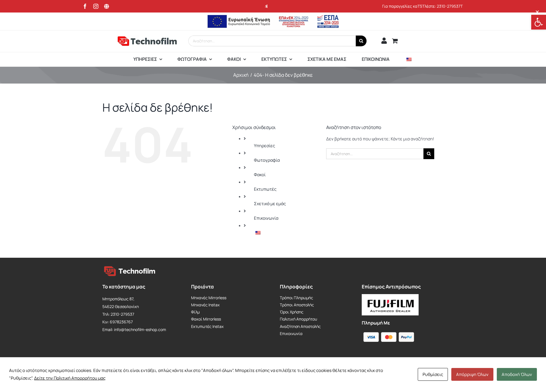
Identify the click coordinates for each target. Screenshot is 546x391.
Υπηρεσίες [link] (264, 146)
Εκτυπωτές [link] (265, 189)
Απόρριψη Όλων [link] (472, 374)
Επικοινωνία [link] (266, 218)
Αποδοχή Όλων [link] (517, 374)
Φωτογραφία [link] (267, 160)
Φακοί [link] (260, 175)
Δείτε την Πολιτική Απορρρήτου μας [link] (70, 378)
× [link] (537, 12)
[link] (538, 22)
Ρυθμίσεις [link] (433, 374)
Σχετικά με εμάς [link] (270, 204)
